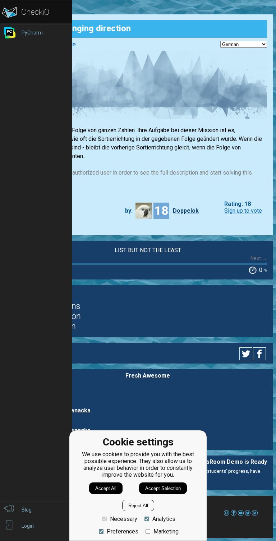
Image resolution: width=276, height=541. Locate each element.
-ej (63, 391)
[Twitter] (246, 353)
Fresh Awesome (147, 375)
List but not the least (148, 250)
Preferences (122, 531)
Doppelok (186, 210)
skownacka (75, 410)
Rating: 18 (237, 203)
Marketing (166, 531)
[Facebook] (260, 353)
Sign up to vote (243, 210)
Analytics (163, 518)
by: (129, 210)
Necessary (123, 518)
